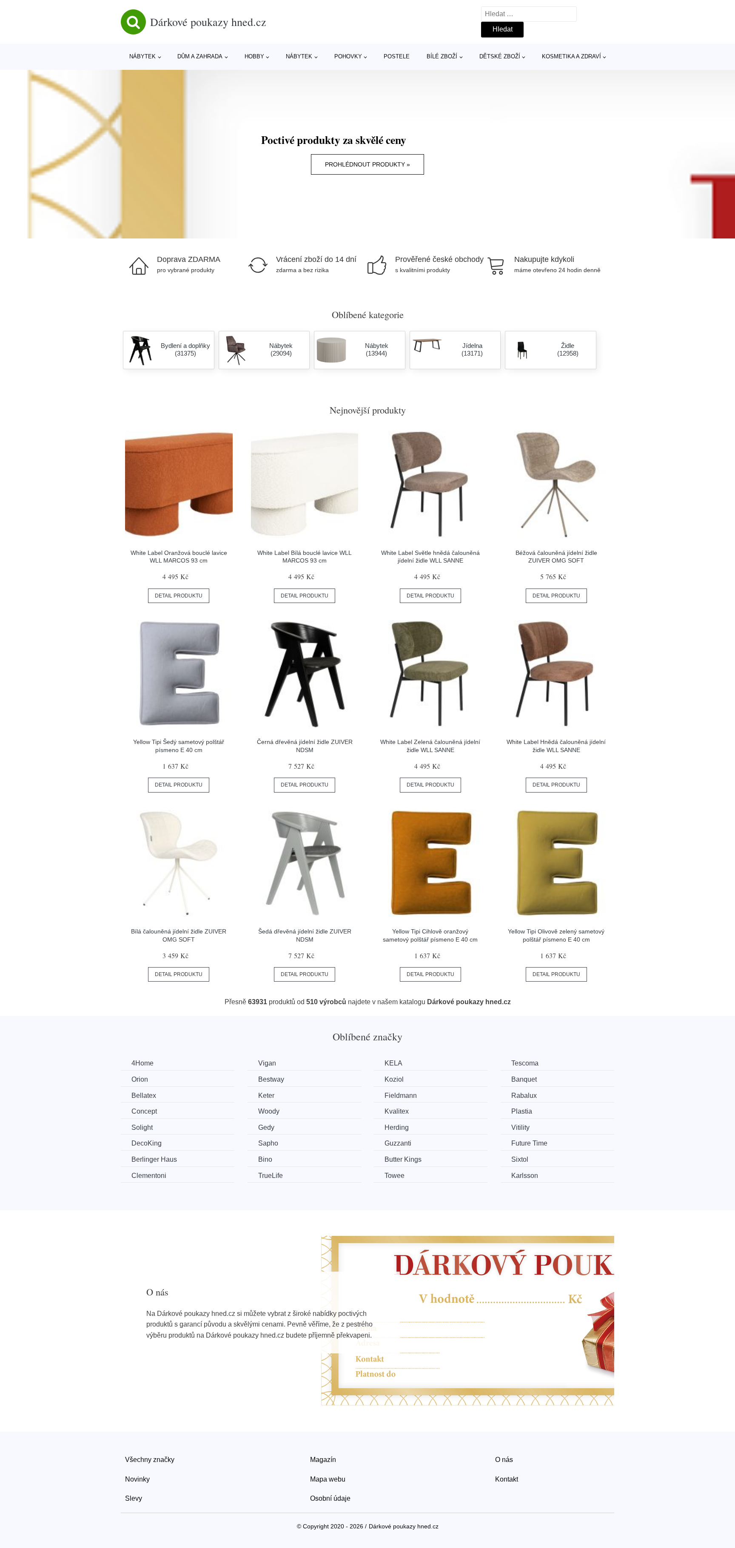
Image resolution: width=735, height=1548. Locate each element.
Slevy (133, 1498)
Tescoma (524, 1063)
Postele (397, 56)
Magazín (323, 1459)
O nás (504, 1459)
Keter (266, 1095)
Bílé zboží (442, 56)
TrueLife (270, 1175)
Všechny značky (149, 1459)
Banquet (524, 1079)
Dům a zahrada (199, 56)
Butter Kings (403, 1159)
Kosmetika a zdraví (571, 56)
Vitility (520, 1127)
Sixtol (519, 1159)
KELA (393, 1063)
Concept (144, 1111)
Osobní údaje (330, 1498)
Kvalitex (397, 1111)
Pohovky (348, 56)
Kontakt (506, 1479)
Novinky (137, 1479)
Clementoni (148, 1175)
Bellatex (143, 1095)
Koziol (394, 1079)
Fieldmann (401, 1095)
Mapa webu (327, 1479)
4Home (142, 1063)
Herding (397, 1127)
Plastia (521, 1111)
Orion (139, 1079)
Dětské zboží (499, 56)
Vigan (267, 1063)
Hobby (254, 56)
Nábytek (142, 56)
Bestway (271, 1079)
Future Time (529, 1143)
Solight (142, 1127)
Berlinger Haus (154, 1159)
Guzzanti (398, 1143)
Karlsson (524, 1175)
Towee (395, 1175)
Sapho (268, 1143)
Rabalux (524, 1095)
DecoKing (146, 1143)
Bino (265, 1159)
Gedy (266, 1127)
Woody (268, 1111)
